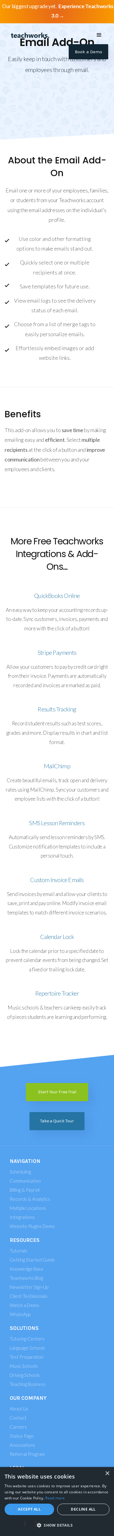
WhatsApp (20, 1314)
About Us (19, 1408)
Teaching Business (28, 1384)
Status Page (22, 1436)
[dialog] (57, 1501)
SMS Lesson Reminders (57, 822)
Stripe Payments (57, 652)
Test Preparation (26, 1357)
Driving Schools (25, 1375)
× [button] (107, 1473)
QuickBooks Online (57, 595)
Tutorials (18, 1250)
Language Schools (27, 1348)
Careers (18, 1426)
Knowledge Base (26, 1269)
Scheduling (20, 1171)
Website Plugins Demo (32, 1226)
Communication (25, 1180)
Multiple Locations (28, 1208)
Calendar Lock (57, 936)
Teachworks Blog (26, 1278)
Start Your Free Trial (57, 1092)
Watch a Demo (24, 1305)
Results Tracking (57, 709)
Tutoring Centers (27, 1338)
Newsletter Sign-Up (29, 1287)
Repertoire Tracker (57, 993)
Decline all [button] (83, 1509)
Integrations (22, 1217)
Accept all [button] (29, 1509)
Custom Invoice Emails (57, 879)
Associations (22, 1445)
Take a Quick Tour (57, 1121)
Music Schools (24, 1366)
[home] (28, 35)
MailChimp (57, 766)
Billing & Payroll (25, 1190)
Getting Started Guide (32, 1259)
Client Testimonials (28, 1296)
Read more (55, 1498)
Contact (18, 1417)
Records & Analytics (30, 1199)
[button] (99, 35)
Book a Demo (88, 51)
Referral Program (27, 1454)
